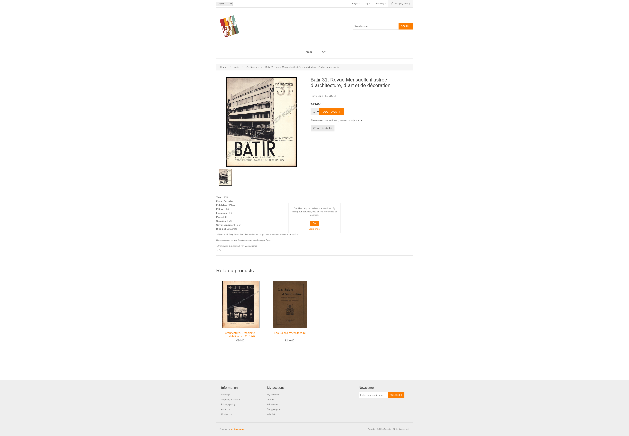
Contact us (226, 414)
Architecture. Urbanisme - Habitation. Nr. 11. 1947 (241, 334)
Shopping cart (274, 409)
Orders (270, 399)
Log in (368, 3)
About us (225, 409)
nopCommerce (238, 429)
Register (356, 3)
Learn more (314, 229)
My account (273, 394)
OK (314, 223)
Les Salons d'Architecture (290, 333)
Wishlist (271, 414)
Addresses (272, 404)
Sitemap (225, 394)
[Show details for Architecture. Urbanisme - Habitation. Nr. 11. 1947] (240, 304)
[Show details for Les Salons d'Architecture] (290, 304)
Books (308, 52)
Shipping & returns (230, 399)
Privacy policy (228, 404)
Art (323, 52)
